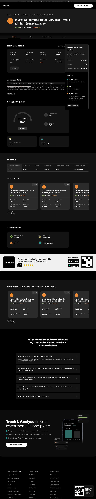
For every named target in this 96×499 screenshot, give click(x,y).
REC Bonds (32, 478)
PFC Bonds (32, 494)
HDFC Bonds (32, 488)
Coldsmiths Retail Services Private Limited (30, 15)
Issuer (64, 37)
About (14, 37)
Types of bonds (54, 484)
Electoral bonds (54, 481)
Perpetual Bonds (12, 475)
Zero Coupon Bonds (13, 478)
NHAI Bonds (32, 475)
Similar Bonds (47, 37)
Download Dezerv (82, 6)
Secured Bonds (12, 488)
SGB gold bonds (54, 478)
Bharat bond (53, 494)
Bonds (14, 15)
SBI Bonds (31, 481)
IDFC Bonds (32, 484)
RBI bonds (53, 491)
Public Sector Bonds (13, 491)
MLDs (9, 484)
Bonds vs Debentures (56, 498)
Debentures (53, 475)
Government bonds (55, 488)
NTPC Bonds (32, 498)
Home (9, 15)
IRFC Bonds (32, 491)
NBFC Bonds (11, 481)
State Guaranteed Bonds (14, 494)
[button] (16, 471)
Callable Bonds (12, 498)
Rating (30, 37)
